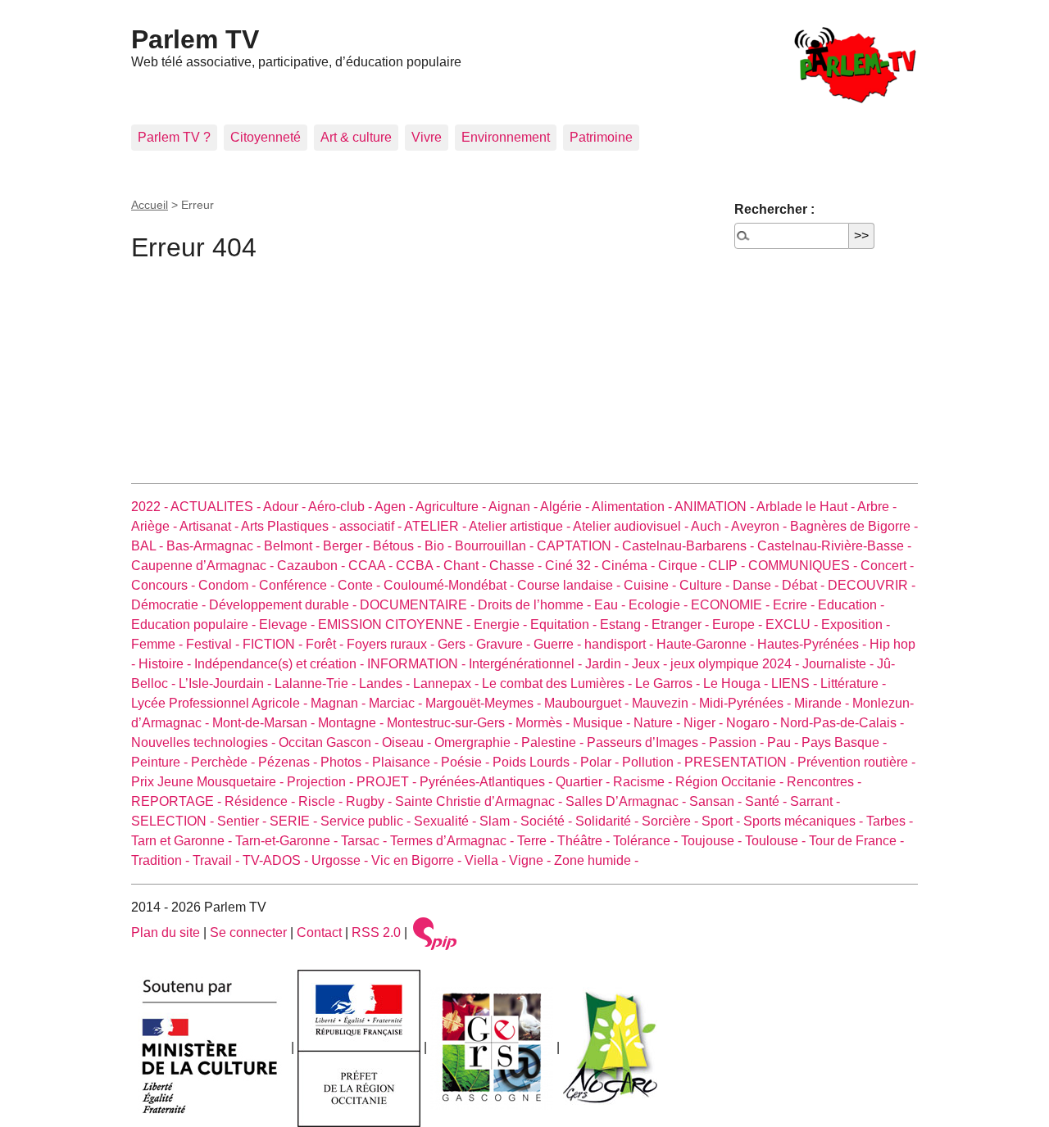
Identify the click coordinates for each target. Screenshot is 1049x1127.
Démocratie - (170, 605)
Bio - (440, 546)
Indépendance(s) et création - (280, 664)
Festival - (214, 644)
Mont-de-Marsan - (265, 723)
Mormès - (544, 723)
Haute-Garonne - (706, 644)
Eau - (611, 605)
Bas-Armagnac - (215, 546)
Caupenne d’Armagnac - (204, 566)
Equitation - (565, 624)
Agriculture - (452, 507)
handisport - (620, 644)
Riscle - (322, 801)
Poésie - (467, 762)
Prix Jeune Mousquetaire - (209, 782)
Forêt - (326, 644)
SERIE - (295, 821)
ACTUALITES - (216, 507)
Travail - (218, 860)
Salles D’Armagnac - (627, 801)
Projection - (321, 782)
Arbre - (877, 507)
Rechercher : (774, 209)
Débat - (805, 585)
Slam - (499, 821)
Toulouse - (777, 841)
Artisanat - (210, 526)
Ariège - (155, 526)
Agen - (395, 507)
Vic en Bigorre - (418, 860)
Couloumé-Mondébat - (450, 585)
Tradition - (162, 860)
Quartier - (584, 782)
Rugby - (370, 801)
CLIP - (728, 566)
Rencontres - (824, 782)
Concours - (164, 585)
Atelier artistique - (521, 526)
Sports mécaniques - (804, 821)
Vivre (426, 137)
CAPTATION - (579, 546)
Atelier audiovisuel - (632, 526)
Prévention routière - (856, 762)
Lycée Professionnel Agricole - (221, 703)
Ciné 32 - (573, 566)
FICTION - (274, 644)
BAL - (148, 546)
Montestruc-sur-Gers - (451, 723)
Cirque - (683, 566)
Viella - (487, 860)
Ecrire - (795, 605)
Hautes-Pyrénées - (813, 644)
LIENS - (795, 683)
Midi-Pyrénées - (746, 703)
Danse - (757, 585)
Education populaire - (195, 624)
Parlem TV (195, 39)
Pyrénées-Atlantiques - (488, 782)
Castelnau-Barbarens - (689, 546)
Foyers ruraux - (392, 644)
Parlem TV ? (174, 137)
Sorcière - (672, 821)
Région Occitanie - (731, 782)
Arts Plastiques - (290, 526)
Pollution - (653, 762)
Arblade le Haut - (806, 507)
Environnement (505, 137)
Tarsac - (365, 841)
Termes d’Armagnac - (453, 841)
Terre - (537, 841)
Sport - (722, 821)
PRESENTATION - (740, 762)
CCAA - (372, 566)
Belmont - (293, 546)
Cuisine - (651, 585)
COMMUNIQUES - (804, 566)
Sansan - (717, 801)
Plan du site (165, 932)
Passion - (738, 742)
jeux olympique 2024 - (736, 664)
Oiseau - (408, 742)
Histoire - (166, 664)
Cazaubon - (312, 566)
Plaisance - (406, 762)
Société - (547, 821)
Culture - (706, 585)
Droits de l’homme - (536, 605)
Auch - (711, 526)
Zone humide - (596, 860)
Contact (319, 932)
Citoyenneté (265, 137)
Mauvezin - (665, 703)
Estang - (626, 624)
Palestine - (554, 742)
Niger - (704, 723)
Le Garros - (669, 683)
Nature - (658, 723)
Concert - (887, 566)
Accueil (149, 204)
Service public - (367, 821)
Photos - (346, 762)
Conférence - (298, 585)
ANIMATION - (715, 507)
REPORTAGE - (178, 801)
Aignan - (514, 507)
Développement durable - (284, 605)
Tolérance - (647, 841)
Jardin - (608, 664)
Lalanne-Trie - (317, 683)
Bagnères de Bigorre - (854, 526)
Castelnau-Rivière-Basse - (834, 546)
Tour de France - (856, 841)
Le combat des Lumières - (558, 683)
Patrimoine (601, 137)
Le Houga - (737, 683)
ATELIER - (436, 526)
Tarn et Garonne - (183, 841)
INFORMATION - (418, 664)
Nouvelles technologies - (205, 742)
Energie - (502, 624)
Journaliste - (839, 664)
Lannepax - (447, 683)
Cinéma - (630, 566)
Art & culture (356, 137)
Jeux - (651, 664)
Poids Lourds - (536, 762)
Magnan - (340, 703)
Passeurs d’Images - (648, 742)
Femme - (158, 644)
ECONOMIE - (732, 605)
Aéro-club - (341, 507)
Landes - (386, 683)
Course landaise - (570, 585)
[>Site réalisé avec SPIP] (435, 932)
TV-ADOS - (277, 860)
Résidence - (261, 801)
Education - (851, 605)
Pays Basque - (844, 742)
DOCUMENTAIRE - (419, 605)
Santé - (767, 801)
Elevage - (288, 624)
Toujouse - (713, 841)
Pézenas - (289, 762)
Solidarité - (608, 821)
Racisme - (644, 782)
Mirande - (823, 703)
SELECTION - (174, 821)
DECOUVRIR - (871, 585)
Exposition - (855, 624)
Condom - (228, 585)
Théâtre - (585, 841)
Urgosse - (341, 860)
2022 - (150, 507)
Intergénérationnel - (527, 664)
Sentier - (243, 821)
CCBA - (419, 566)
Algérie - (566, 507)
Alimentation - (633, 507)
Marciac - (397, 703)
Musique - (603, 723)
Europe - (738, 624)
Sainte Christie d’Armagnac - (480, 801)
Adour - (285, 507)
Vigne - (531, 860)
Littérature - (853, 683)
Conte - (361, 585)
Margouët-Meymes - (484, 703)
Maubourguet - (588, 703)
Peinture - (161, 762)
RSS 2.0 (376, 932)
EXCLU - (793, 624)
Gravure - (505, 644)
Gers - (457, 644)
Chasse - (517, 566)
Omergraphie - (477, 742)
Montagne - (352, 723)
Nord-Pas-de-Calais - (842, 723)
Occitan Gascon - (330, 742)
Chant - (466, 566)
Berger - (348, 546)
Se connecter (248, 932)
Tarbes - (889, 821)
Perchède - (224, 762)
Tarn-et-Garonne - (288, 841)
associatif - (371, 526)
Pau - (784, 742)
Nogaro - (753, 723)
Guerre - (559, 644)
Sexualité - (446, 821)
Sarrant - (815, 801)
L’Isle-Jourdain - (227, 683)
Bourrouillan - (496, 546)
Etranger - (682, 624)
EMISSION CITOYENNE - (396, 624)
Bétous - (399, 546)
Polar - (601, 762)
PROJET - (388, 782)
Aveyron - (760, 526)
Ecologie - (660, 605)
